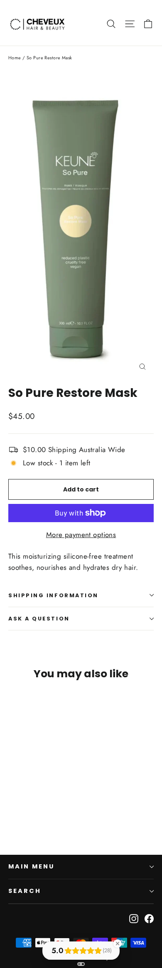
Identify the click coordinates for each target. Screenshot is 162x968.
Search (24, 891)
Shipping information (53, 595)
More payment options (81, 535)
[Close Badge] (117, 943)
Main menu (31, 866)
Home (14, 57)
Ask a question (39, 618)
